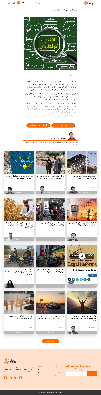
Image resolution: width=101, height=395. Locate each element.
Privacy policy (59, 370)
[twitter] (81, 279)
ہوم (40, 3)
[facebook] (73, 279)
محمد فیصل (73, 75)
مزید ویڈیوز (92, 275)
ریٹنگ (71, 282)
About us (40, 366)
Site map (57, 376)
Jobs (56, 366)
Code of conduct (43, 373)
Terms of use (58, 373)
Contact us (41, 370)
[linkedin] (85, 279)
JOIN (92, 374)
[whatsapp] (77, 279)
